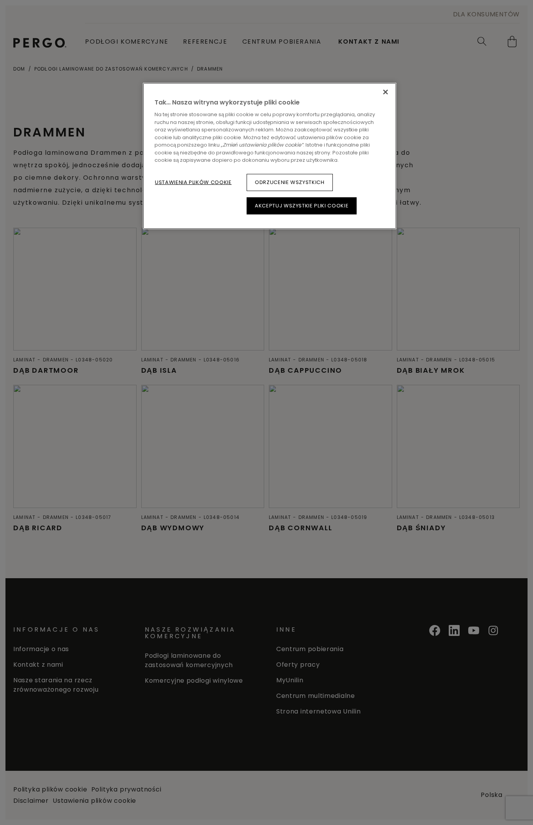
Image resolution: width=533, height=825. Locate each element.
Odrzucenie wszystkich (290, 182)
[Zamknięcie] (385, 92)
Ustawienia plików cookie (193, 182)
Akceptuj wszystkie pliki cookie (301, 205)
